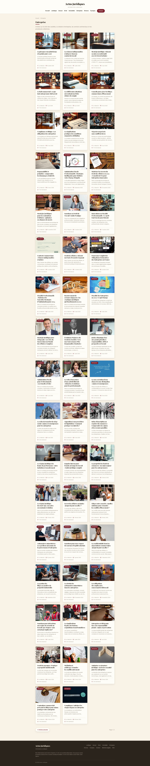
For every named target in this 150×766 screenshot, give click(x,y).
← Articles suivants (42, 730)
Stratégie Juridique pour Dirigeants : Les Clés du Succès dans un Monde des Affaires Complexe (45, 341)
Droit (65, 10)
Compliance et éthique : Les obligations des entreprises (46, 133)
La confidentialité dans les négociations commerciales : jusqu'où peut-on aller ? (101, 546)
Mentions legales (106, 747)
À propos (92, 10)
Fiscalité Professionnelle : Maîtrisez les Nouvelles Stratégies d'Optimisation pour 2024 (46, 299)
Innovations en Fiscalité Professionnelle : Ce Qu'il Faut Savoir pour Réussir (100, 216)
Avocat (60, 10)
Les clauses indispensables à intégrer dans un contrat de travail (73, 54)
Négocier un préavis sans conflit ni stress (99, 133)
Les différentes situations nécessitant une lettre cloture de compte (73, 94)
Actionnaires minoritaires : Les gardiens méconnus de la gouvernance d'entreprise (47, 546)
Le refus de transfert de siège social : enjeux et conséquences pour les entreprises (47, 424)
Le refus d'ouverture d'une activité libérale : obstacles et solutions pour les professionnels (72, 383)
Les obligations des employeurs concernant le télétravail (100, 585)
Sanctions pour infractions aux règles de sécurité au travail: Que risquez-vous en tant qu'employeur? (46, 626)
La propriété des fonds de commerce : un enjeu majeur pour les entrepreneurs (101, 466)
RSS (113, 747)
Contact (101, 11)
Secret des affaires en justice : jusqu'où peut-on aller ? (74, 505)
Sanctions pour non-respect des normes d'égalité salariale (74, 545)
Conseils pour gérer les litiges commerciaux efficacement (102, 93)
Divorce (86, 10)
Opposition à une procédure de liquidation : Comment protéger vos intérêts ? (74, 424)
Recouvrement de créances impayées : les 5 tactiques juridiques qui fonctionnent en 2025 (72, 299)
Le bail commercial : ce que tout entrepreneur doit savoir (47, 93)
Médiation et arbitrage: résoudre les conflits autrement (71, 667)
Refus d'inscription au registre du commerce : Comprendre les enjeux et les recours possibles (100, 425)
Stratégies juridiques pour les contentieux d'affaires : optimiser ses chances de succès (44, 217)
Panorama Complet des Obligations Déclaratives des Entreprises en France (101, 258)
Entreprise (79, 10)
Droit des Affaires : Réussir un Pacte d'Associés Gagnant (74, 257)
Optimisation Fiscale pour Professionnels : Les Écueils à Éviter (44, 382)
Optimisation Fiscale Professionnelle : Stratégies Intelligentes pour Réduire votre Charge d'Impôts (73, 175)
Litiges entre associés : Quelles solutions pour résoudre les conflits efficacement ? (102, 506)
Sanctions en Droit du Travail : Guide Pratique (72, 215)
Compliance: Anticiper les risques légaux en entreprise (74, 706)
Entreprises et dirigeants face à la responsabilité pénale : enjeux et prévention (101, 625)
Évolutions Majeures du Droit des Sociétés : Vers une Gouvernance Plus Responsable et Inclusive (72, 341)
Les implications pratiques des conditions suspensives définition (72, 134)
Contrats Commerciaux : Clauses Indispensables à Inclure (45, 258)
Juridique (54, 10)
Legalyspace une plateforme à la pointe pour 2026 (47, 53)
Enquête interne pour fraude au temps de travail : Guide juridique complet (73, 466)
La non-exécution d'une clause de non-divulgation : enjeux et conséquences (101, 382)
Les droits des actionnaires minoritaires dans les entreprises (73, 585)
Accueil (47, 10)
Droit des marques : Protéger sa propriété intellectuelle (47, 666)
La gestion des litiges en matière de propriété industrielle (44, 585)
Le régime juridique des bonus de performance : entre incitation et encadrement (47, 466)
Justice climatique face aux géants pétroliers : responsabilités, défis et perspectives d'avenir (100, 341)
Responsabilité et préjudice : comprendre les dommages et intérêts (45, 174)
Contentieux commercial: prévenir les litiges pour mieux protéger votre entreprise (47, 707)
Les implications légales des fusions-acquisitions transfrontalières (74, 625)
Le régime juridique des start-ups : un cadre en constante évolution (45, 506)
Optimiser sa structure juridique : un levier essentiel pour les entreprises (101, 667)
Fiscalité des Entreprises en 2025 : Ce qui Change (100, 297)
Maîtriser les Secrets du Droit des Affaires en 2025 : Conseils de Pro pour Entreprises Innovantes (100, 175)
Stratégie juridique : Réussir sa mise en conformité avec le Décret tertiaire (101, 54)
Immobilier (72, 10)
